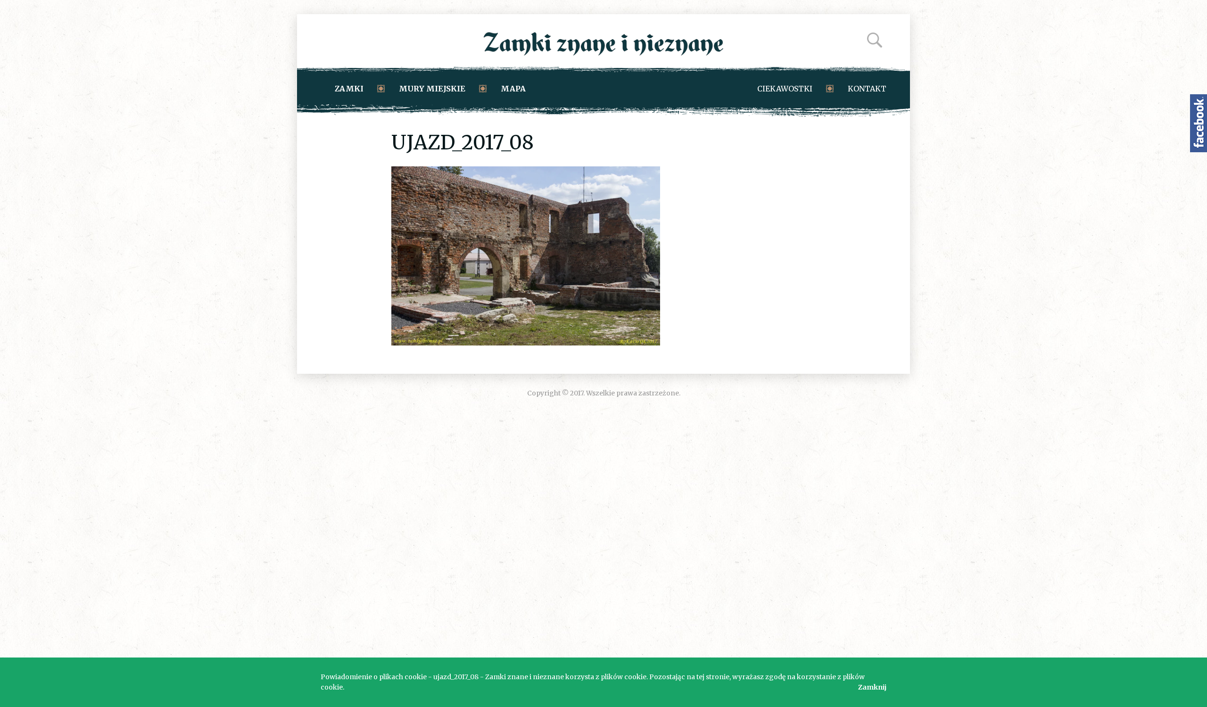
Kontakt (867, 88)
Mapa (513, 88)
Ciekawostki (784, 88)
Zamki (349, 88)
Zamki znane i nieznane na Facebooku (1198, 123)
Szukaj (874, 40)
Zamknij (872, 687)
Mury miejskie (432, 88)
